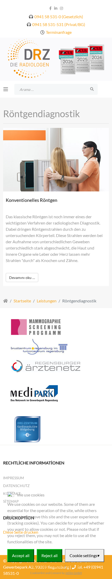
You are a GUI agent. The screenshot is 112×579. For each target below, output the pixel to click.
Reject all (49, 555)
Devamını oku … (22, 277)
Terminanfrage (59, 32)
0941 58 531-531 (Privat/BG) (58, 24)
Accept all (20, 555)
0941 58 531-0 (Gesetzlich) (58, 16)
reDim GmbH (73, 573)
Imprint (73, 566)
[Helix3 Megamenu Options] (5, 89)
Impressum (13, 478)
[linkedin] (55, 8)
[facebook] (50, 8)
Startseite (22, 300)
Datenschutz (16, 485)
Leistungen (47, 300)
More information (48, 566)
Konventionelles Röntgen (31, 200)
